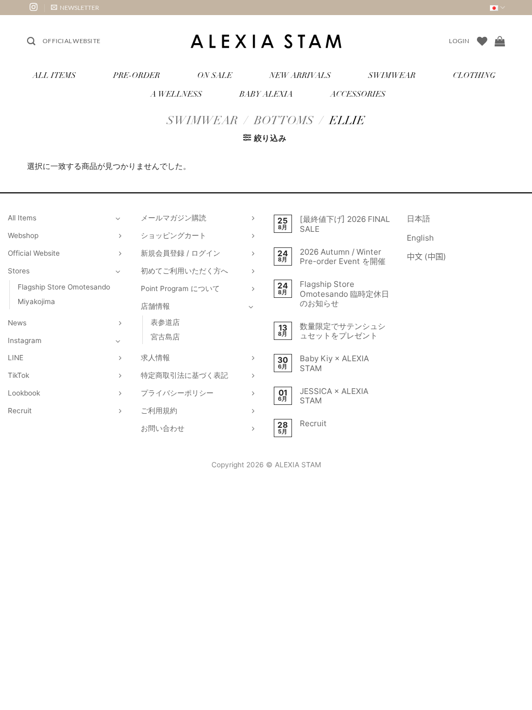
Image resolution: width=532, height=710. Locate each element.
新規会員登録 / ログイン (180, 253)
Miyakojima (36, 301)
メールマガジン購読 (173, 218)
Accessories (357, 95)
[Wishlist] (482, 41)
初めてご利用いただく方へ (184, 271)
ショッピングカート (173, 235)
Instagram (25, 340)
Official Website (71, 41)
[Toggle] (118, 218)
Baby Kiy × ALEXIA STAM (334, 363)
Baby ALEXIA (266, 95)
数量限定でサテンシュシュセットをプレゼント (342, 331)
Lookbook (24, 393)
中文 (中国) (426, 256)
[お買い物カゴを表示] (500, 41)
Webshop (23, 235)
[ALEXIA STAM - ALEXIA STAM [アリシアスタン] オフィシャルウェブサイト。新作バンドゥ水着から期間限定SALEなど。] (266, 41)
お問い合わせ (162, 428)
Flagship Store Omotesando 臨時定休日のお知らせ (344, 294)
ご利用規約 (159, 410)
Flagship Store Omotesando (64, 287)
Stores (19, 271)
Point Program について (180, 288)
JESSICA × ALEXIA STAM (334, 396)
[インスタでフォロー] (33, 7)
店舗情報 (155, 306)
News (17, 323)
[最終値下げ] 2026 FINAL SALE (345, 224)
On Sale (214, 76)
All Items (54, 76)
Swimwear (392, 76)
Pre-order (136, 76)
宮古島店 (165, 337)
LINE (15, 357)
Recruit (20, 410)
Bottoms (284, 121)
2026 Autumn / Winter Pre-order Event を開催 (342, 256)
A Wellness (176, 95)
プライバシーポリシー (177, 393)
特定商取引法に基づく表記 (184, 375)
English (420, 238)
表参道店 (165, 322)
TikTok (18, 375)
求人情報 (155, 357)
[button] (75, 7)
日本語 (418, 218)
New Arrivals (300, 76)
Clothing (474, 76)
